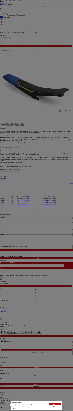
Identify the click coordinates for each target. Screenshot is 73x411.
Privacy (16, 408)
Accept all (54, 404)
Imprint (13, 408)
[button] (1, 407)
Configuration (55, 406)
